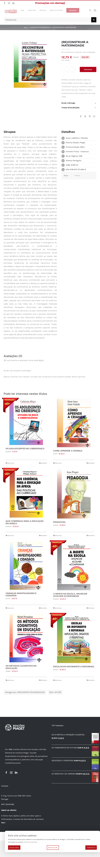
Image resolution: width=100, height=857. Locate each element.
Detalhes (44, 463)
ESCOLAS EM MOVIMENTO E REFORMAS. (73, 666)
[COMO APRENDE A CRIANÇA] (73, 423)
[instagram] (9, 3)
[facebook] (5, 3)
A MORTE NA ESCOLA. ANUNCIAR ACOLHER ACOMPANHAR (70, 595)
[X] (85, 116)
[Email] (94, 116)
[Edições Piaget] (11, 10)
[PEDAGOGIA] (73, 494)
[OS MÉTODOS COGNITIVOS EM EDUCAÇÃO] (26, 638)
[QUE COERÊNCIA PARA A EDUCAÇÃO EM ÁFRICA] (26, 493)
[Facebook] (81, 116)
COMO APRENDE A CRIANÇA (67, 451)
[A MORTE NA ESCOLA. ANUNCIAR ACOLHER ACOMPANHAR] (73, 565)
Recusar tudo (52, 847)
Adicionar (88, 69)
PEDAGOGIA (59, 522)
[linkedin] (13, 3)
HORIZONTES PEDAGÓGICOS (31, 692)
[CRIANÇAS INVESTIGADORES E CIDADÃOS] (26, 565)
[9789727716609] (30, 63)
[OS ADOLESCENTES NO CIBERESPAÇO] (26, 422)
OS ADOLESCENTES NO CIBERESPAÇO (25, 448)
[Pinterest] (90, 116)
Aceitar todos (14, 847)
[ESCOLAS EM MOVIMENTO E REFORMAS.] (73, 638)
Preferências (91, 847)
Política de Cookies (30, 842)
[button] (78, 103)
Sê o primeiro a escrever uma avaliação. (78, 52)
